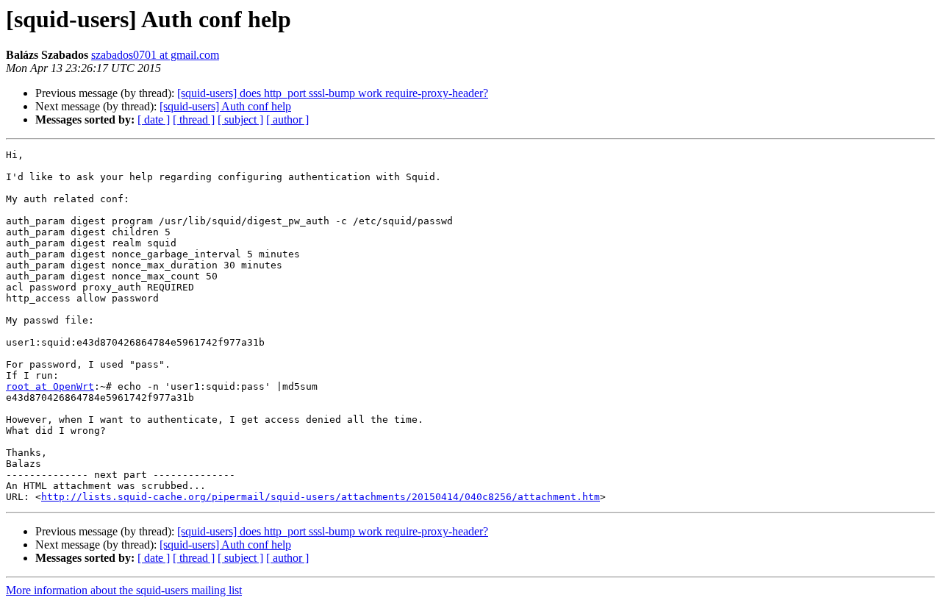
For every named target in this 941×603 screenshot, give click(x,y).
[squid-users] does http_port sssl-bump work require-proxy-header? (332, 93)
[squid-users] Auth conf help (225, 106)
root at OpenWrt (50, 386)
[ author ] (287, 119)
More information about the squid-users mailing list (124, 590)
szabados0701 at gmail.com (155, 55)
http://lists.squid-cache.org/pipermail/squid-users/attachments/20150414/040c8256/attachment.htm (320, 496)
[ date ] (153, 119)
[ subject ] (240, 119)
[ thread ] (194, 119)
